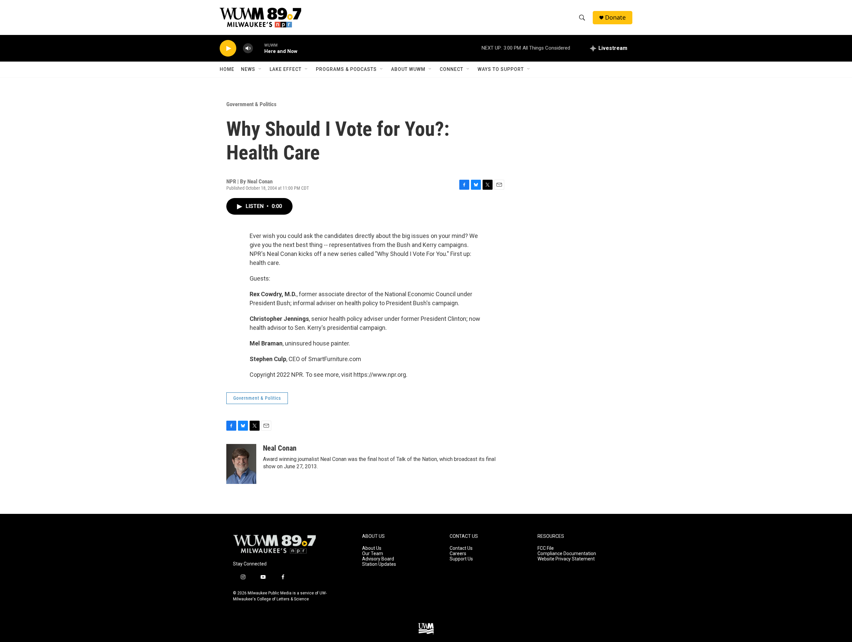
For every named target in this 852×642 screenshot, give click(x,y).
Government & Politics (251, 104)
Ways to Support (501, 69)
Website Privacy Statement (566, 558)
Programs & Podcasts (346, 69)
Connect (451, 69)
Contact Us (461, 548)
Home (227, 69)
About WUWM (408, 69)
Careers (458, 553)
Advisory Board (378, 558)
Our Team (372, 553)
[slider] (259, 48)
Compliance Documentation (566, 553)
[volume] (248, 48)
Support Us (461, 558)
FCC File (545, 548)
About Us (371, 548)
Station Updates (379, 564)
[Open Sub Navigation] (260, 69)
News (248, 69)
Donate (615, 17)
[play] (228, 48)
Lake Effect (286, 69)
